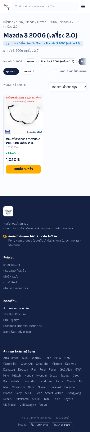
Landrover (46, 381)
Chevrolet (42, 363)
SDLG (28, 393)
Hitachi (16, 375)
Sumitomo (22, 399)
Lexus (60, 381)
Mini (5, 387)
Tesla (56, 399)
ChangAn (27, 363)
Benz (48, 358)
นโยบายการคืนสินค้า (15, 288)
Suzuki (36, 399)
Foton (53, 369)
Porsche (69, 387)
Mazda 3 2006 (47, 22)
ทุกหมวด (11, 71)
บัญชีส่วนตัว (10, 276)
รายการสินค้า (11, 264)
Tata (47, 399)
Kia (5, 381)
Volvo (43, 404)
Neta (31, 387)
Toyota (68, 399)
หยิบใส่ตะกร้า (23, 169)
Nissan (42, 387)
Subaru (7, 399)
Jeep (76, 375)
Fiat (33, 369)
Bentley (36, 358)
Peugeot (55, 387)
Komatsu (30, 381)
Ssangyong (74, 393)
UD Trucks (9, 404)
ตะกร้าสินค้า (10, 282)
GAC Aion (66, 369)
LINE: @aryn (11, 320)
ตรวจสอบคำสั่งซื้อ (14, 270)
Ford (43, 369)
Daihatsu (9, 369)
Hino (6, 375)
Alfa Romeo (11, 358)
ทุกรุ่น (30, 61)
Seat (39, 393)
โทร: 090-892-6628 (15, 314)
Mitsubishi (18, 387)
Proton (7, 393)
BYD (67, 358)
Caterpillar (10, 363)
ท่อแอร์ (28, 71)
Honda (29, 375)
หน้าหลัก (8, 22)
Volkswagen (28, 404)
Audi (25, 358)
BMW (57, 358)
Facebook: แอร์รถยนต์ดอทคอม (22, 326)
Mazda (30, 22)
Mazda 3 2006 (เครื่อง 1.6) (57, 61)
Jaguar (65, 375)
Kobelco (16, 381)
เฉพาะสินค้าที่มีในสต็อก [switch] (73, 71)
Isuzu (53, 375)
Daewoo (70, 363)
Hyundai (41, 375)
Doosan (23, 369)
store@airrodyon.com (17, 331)
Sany (18, 393)
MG (81, 381)
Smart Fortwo (54, 393)
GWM (78, 369)
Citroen (57, 363)
